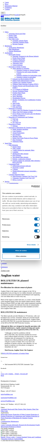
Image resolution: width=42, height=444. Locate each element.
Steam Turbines (17, 94)
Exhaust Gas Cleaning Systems (22, 82)
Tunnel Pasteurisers (18, 133)
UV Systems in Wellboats (20, 89)
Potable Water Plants (19, 93)
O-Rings (15, 169)
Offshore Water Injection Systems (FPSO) (25, 84)
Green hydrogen (18, 65)
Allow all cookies (21, 250)
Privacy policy (10, 437)
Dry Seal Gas (17, 122)
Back (2, 375)
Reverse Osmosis (18, 44)
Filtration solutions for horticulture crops (28, 75)
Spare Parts (8, 143)
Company (4, 263)
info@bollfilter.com (7, 394)
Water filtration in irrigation (21, 68)
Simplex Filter (13, 37)
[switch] (37, 224)
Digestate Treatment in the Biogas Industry (26, 56)
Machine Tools (17, 136)
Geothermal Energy (19, 61)
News (6, 4)
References (4, 267)
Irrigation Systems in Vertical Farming (28, 70)
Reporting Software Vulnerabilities (12, 439)
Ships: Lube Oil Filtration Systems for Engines (27, 110)
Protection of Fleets (15, 124)
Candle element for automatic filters (23, 150)
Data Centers (17, 105)
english (3, 15)
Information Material (11, 6)
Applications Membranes (16, 47)
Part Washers (17, 134)
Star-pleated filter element (20, 157)
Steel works (16, 103)
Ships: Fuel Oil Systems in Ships (23, 112)
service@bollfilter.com (8, 401)
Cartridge (15, 152)
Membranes (8, 46)
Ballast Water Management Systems (24, 80)
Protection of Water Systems (17, 67)
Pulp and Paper (17, 107)
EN (2, 13)
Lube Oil (15, 120)
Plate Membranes (14, 49)
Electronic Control (18, 167)
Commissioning (13, 183)
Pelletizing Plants (18, 141)
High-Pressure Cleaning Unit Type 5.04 (25, 176)
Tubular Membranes (15, 51)
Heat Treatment (17, 140)
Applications (9, 53)
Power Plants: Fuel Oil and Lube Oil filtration (27, 114)
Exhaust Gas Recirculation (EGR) (23, 79)
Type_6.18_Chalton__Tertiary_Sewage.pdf (14, 374)
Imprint (3, 437)
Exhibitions (8, 7)
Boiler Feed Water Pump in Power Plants (25, 138)
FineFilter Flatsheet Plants (20, 42)
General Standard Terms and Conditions (28, 437)
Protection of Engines (15, 108)
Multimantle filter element (20, 154)
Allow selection (21, 256)
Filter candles (17, 148)
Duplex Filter (13, 35)
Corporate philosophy (12, 425)
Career (7, 2)
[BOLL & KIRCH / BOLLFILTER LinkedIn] (3, 16)
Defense (15, 126)
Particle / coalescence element (22, 159)
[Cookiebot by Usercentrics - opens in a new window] (31, 186)
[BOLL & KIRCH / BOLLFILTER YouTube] (1, 16)
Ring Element (17, 155)
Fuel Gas (15, 119)
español (17, 15)
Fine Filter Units (14, 39)
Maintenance (15, 421)
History (18, 426)
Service (7, 181)
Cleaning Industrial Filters (17, 174)
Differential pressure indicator (22, 166)
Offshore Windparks (19, 60)
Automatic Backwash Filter (17, 33)
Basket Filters (17, 147)
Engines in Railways (19, 115)
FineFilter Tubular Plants (20, 40)
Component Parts (14, 164)
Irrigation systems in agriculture (26, 77)
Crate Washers (17, 131)
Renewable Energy (14, 54)
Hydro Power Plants (19, 58)
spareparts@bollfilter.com (9, 397)
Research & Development (27, 425)
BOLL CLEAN (17, 180)
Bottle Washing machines (20, 129)
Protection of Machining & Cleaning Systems (23, 127)
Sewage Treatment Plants (20, 91)
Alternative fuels (18, 63)
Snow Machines (17, 96)
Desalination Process (19, 98)
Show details (31, 245)
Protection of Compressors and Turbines (21, 117)
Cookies (7, 9)
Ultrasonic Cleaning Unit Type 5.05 (24, 178)
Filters (6, 32)
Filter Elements (13, 145)
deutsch (7, 15)
